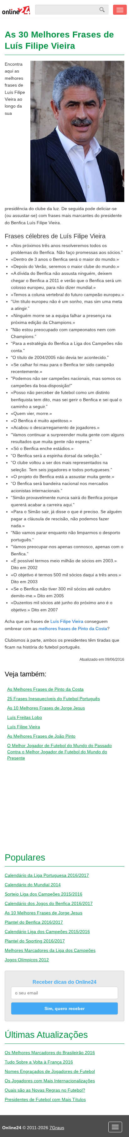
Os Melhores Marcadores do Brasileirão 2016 (50, 1052)
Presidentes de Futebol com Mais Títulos (45, 1099)
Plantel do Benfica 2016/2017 (34, 922)
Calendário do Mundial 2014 (33, 884)
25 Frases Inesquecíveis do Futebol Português (53, 698)
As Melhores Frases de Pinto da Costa (45, 689)
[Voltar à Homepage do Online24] (16, 10)
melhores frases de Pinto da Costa (73, 628)
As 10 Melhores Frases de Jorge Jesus (46, 707)
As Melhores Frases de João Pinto (41, 736)
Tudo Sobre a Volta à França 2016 (39, 1061)
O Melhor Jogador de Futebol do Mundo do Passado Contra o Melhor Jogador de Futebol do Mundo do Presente (59, 752)
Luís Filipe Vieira (66, 621)
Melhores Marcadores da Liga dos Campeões (50, 950)
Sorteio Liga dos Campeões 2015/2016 (43, 894)
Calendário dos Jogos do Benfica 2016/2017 (49, 903)
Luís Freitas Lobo (24, 717)
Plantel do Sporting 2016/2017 (35, 940)
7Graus (56, 1127)
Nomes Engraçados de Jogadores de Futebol (50, 1071)
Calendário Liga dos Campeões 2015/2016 (47, 931)
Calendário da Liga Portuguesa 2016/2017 (47, 875)
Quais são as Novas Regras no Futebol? (45, 1090)
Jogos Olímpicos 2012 (27, 959)
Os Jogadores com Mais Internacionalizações (50, 1080)
